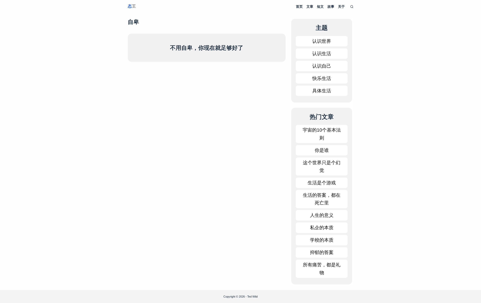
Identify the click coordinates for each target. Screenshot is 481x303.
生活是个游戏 (322, 182)
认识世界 (321, 41)
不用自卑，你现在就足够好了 (206, 48)
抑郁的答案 (322, 252)
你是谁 (322, 150)
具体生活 (321, 90)
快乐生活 (321, 78)
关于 (341, 6)
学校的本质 (322, 240)
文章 (309, 6)
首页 (299, 6)
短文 (320, 6)
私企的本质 (322, 227)
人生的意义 (322, 215)
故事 (330, 6)
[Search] (351, 6)
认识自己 (321, 66)
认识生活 (321, 53)
